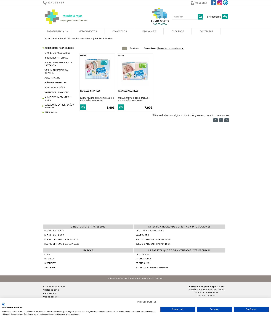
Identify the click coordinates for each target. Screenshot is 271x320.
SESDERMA (50, 268)
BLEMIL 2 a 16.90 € (54, 231)
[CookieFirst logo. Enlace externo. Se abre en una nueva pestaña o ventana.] (3, 304)
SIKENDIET (50, 263)
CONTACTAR (206, 31)
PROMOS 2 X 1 (143, 263)
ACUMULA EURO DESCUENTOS (152, 268)
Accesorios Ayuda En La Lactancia (58, 64)
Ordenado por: (150, 48)
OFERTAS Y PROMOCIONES (150, 231)
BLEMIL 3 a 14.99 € (54, 235)
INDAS (83, 55)
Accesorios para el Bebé (80, 38)
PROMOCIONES (144, 259)
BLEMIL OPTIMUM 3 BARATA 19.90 (61, 244)
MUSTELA (49, 259)
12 (124, 48)
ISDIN (47, 254)
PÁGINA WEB (149, 31)
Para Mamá (51, 112)
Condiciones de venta (54, 286)
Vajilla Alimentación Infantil (56, 71)
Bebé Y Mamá (59, 38)
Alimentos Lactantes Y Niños (58, 98)
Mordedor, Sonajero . (57, 92)
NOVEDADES (142, 235)
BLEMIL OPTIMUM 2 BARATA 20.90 (61, 240)
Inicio (47, 38)
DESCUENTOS (143, 254)
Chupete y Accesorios (57, 53)
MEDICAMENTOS (88, 31)
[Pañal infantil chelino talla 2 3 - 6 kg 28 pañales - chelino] (97, 79)
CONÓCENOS (119, 31)
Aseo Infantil (52, 78)
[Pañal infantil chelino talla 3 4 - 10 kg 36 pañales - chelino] (135, 84)
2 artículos (134, 48)
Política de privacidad (146, 302)
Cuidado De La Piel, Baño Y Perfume (59, 106)
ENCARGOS (178, 31)
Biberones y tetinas (56, 58)
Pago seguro (49, 293)
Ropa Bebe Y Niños (55, 87)
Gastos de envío (51, 290)
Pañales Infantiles (56, 82)
